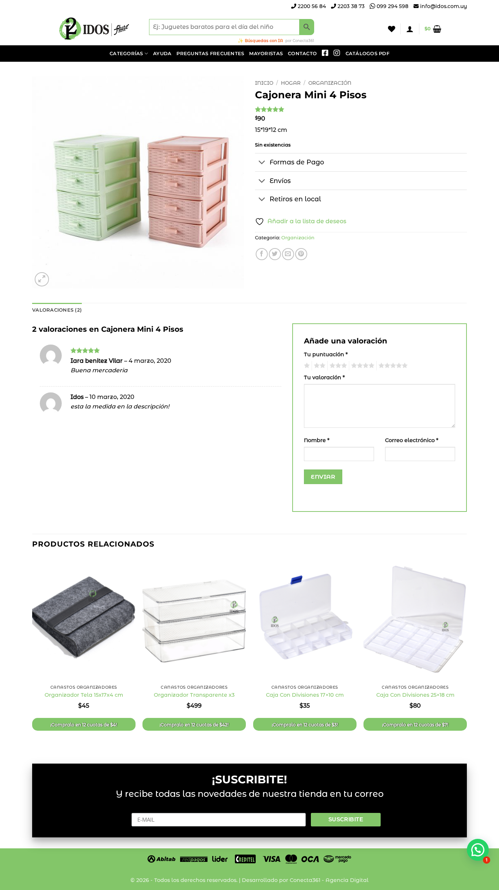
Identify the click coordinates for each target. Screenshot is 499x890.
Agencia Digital (347, 880)
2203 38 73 (350, 6)
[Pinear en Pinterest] (301, 254)
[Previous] (32, 654)
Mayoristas (266, 53)
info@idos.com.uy (443, 6)
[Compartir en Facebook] (262, 254)
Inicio (264, 83)
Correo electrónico (411, 440)
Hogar (291, 83)
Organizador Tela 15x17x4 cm (84, 695)
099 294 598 (391, 6)
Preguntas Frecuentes (210, 53)
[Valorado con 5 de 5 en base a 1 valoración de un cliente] (361, 109)
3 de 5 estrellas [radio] (337, 365)
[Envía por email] (288, 254)
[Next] (466, 654)
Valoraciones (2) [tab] (57, 310)
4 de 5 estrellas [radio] (361, 365)
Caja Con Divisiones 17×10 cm (305, 695)
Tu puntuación (326, 354)
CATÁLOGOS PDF (367, 53)
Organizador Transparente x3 (194, 695)
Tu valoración (324, 377)
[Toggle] (262, 163)
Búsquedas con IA (264, 40)
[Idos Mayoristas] (94, 29)
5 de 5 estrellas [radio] (392, 365)
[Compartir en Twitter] (275, 254)
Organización (329, 83)
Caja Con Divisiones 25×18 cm (415, 695)
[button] (410, 29)
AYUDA (162, 53)
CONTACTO (302, 53)
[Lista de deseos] (391, 29)
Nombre (317, 440)
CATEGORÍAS (126, 53)
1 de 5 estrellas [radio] (306, 365)
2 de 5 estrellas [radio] (318, 365)
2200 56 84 (311, 6)
